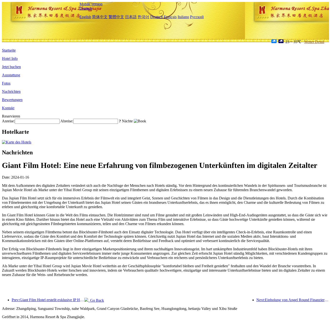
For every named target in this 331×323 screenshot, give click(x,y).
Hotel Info (10, 58)
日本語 (131, 17)
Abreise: (66, 121)
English (85, 17)
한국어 (143, 17)
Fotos (6, 83)
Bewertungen (12, 100)
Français (170, 17)
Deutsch (85, 8)
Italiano (183, 17)
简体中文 (100, 17)
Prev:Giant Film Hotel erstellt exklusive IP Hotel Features (48, 300)
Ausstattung (11, 75)
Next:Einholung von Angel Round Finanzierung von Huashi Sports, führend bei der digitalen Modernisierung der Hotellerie (292, 300)
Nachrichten (11, 91)
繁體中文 (116, 17)
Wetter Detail (314, 42)
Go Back (96, 300)
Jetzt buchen (11, 67)
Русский (197, 17)
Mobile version (90, 4)
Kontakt (8, 108)
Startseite (9, 50)
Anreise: (8, 121)
